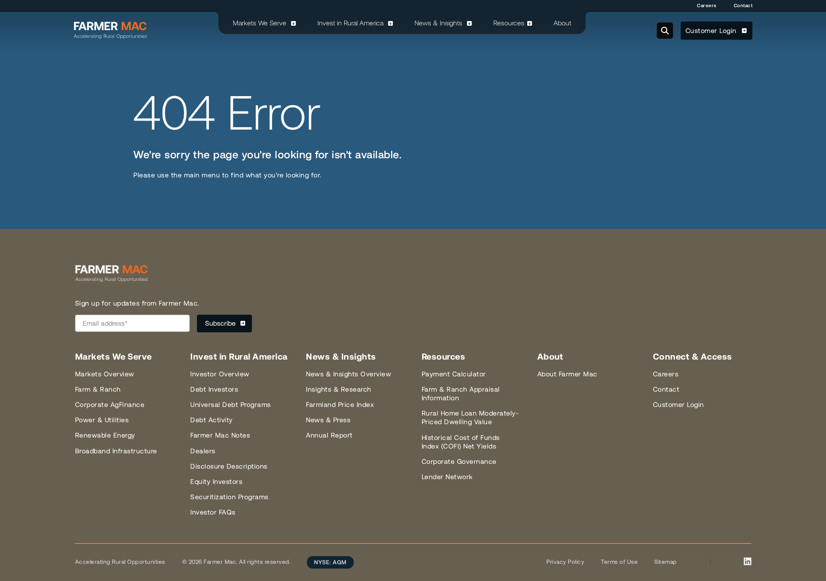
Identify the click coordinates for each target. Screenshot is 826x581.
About (562, 23)
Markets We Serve (260, 23)
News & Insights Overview (348, 374)
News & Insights (439, 23)
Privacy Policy (565, 562)
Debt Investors (214, 389)
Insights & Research (338, 389)
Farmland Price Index (340, 404)
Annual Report (329, 435)
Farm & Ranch (98, 389)
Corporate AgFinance (110, 404)
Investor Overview (220, 374)
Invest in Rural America (351, 23)
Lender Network (447, 477)
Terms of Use (619, 562)
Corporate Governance (459, 461)
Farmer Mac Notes (220, 435)
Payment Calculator (454, 374)
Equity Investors (216, 481)
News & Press (328, 420)
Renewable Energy (105, 435)
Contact (743, 5)
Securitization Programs (229, 497)
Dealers (203, 451)
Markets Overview (104, 374)
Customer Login (712, 30)
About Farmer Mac (567, 374)
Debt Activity (211, 420)
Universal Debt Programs (230, 404)
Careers (707, 5)
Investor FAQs (213, 512)
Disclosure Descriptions (229, 466)
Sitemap (665, 562)
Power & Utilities (102, 420)
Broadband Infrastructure (116, 451)
